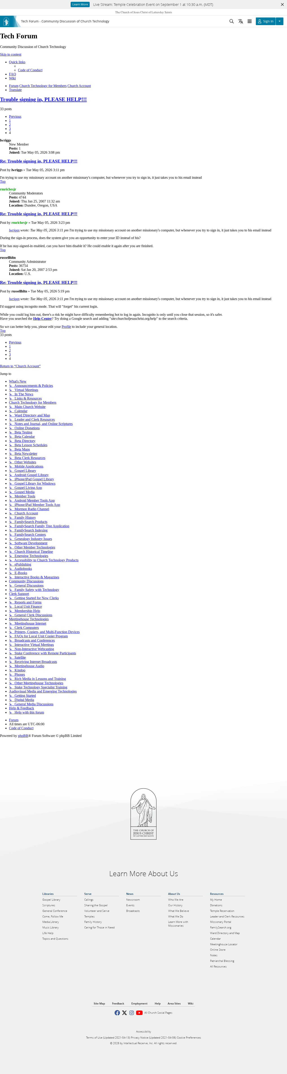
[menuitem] (30, 70)
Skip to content (10, 54)
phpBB (23, 736)
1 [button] (10, 120)
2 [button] (10, 124)
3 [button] (10, 129)
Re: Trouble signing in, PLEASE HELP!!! (38, 161)
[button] (15, 116)
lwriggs (14, 230)
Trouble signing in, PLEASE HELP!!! (43, 99)
